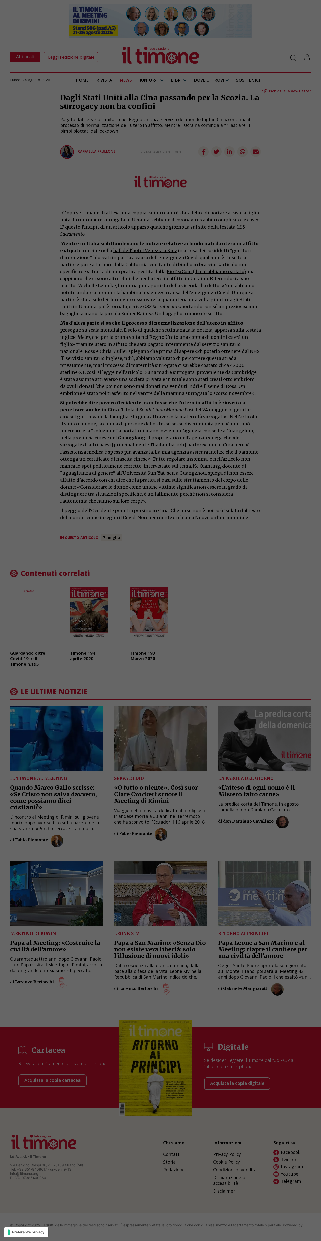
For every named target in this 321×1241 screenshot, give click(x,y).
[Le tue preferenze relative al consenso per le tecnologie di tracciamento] (26, 1232)
